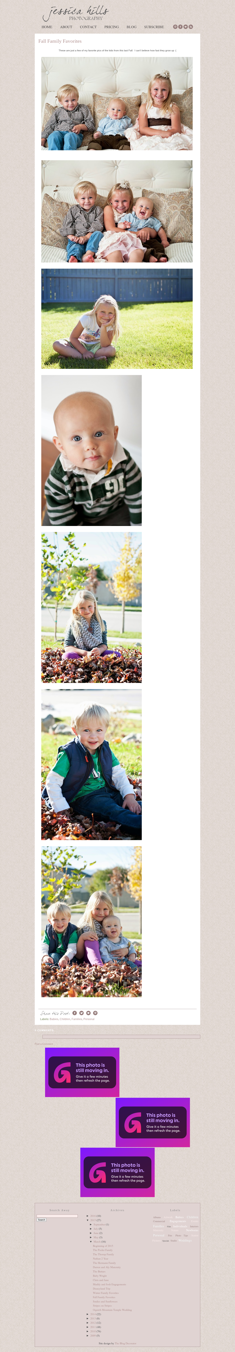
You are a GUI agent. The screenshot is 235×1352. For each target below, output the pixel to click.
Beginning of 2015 (103, 1246)
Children (65, 1019)
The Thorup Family (103, 1254)
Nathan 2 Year (100, 1258)
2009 (93, 1335)
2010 (93, 1331)
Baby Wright (100, 1275)
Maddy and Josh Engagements (109, 1284)
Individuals (180, 1226)
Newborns (192, 1230)
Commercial (159, 1221)
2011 (93, 1327)
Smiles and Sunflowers (105, 1301)
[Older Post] (152, 1123)
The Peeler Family (103, 1250)
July (96, 1228)
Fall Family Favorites (60, 41)
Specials (165, 1240)
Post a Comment (44, 1044)
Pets (170, 1235)
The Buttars (99, 1271)
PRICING (111, 26)
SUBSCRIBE (154, 26)
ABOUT (66, 26)
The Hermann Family (104, 1263)
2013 (93, 1318)
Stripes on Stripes (102, 1305)
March (97, 1241)
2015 (93, 1220)
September (100, 1224)
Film (169, 1226)
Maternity (158, 1230)
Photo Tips (181, 1235)
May (96, 1237)
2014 (93, 1314)
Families (77, 1019)
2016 (93, 1216)
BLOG (131, 26)
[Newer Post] (82, 1073)
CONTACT (88, 26)
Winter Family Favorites (106, 1293)
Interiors (194, 1226)
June (96, 1233)
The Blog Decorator (125, 1343)
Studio (173, 1240)
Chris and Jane (101, 1280)
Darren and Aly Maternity (107, 1267)
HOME (47, 26)
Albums (157, 1217)
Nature (175, 1230)
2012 (93, 1322)
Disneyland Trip (101, 1288)
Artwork (168, 1217)
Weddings (185, 1240)
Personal (88, 1019)
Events (194, 1221)
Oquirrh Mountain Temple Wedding (112, 1310)
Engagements (178, 1221)
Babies (54, 1019)
